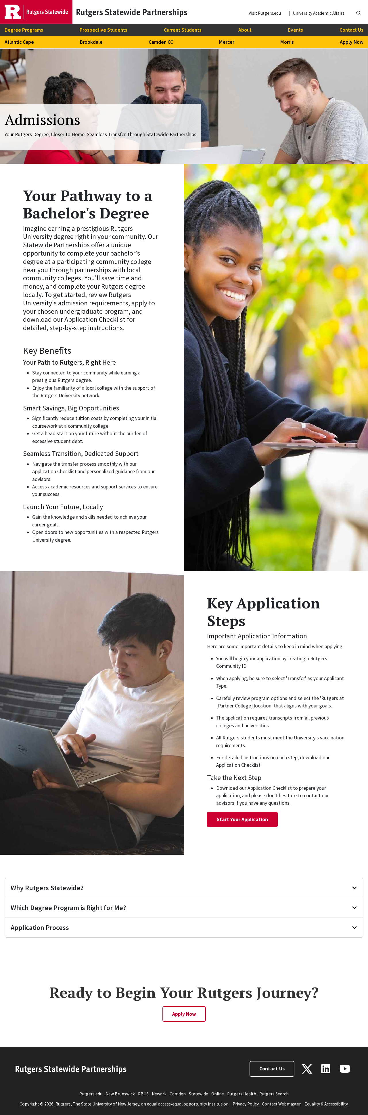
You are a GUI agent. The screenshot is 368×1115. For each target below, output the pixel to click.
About (245, 30)
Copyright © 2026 (36, 1104)
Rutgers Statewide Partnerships (70, 1068)
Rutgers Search (274, 1094)
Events (295, 30)
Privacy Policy (246, 1104)
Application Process (40, 927)
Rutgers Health (241, 1094)
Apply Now (351, 42)
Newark (159, 1094)
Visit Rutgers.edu (265, 13)
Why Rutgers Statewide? (47, 887)
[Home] (36, 12)
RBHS (143, 1094)
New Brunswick (120, 1094)
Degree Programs (24, 30)
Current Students (183, 30)
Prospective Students (103, 30)
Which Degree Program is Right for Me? (68, 907)
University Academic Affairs (318, 13)
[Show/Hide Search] (358, 12)
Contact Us (351, 30)
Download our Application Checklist (254, 788)
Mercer (226, 42)
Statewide (198, 1094)
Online (217, 1094)
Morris (287, 42)
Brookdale (91, 42)
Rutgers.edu (90, 1094)
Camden (178, 1094)
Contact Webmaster (281, 1104)
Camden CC (161, 42)
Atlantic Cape (19, 42)
